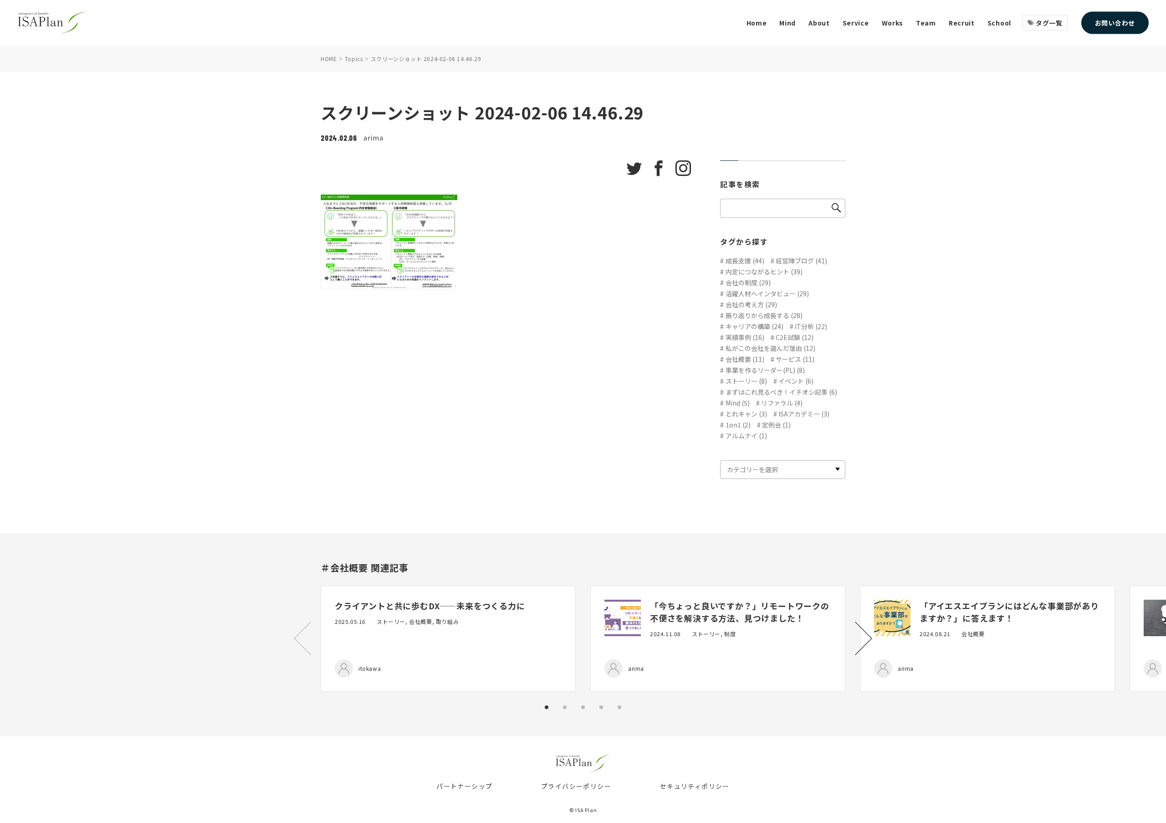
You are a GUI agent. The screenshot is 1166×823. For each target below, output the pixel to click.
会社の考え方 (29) (751, 304)
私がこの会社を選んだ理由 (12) (770, 348)
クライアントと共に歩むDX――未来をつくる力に (430, 606)
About (819, 22)
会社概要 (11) (745, 359)
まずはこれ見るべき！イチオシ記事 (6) (781, 391)
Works (893, 22)
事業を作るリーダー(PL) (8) (765, 370)
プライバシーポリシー (576, 786)
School (999, 22)
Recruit (962, 22)
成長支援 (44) (745, 260)
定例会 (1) (776, 424)
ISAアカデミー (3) (803, 413)
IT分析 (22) (811, 326)
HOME (329, 58)
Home (757, 22)
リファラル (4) (782, 402)
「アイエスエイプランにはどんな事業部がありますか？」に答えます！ (1009, 612)
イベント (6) (795, 381)
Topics (354, 58)
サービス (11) (795, 359)
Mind (787, 22)
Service (856, 22)
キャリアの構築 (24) (754, 326)
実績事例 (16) (745, 337)
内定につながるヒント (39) (764, 271)
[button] (863, 638)
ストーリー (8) (746, 381)
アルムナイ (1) (746, 435)
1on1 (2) (738, 424)
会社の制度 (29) (748, 282)
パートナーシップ (464, 786)
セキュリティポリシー (695, 786)
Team (926, 22)
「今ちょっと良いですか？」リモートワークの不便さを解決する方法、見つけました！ (739, 612)
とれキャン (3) (746, 413)
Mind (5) (738, 402)
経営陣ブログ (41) (801, 260)
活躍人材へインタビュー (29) (767, 293)
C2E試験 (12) (794, 337)
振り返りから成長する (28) (764, 315)
